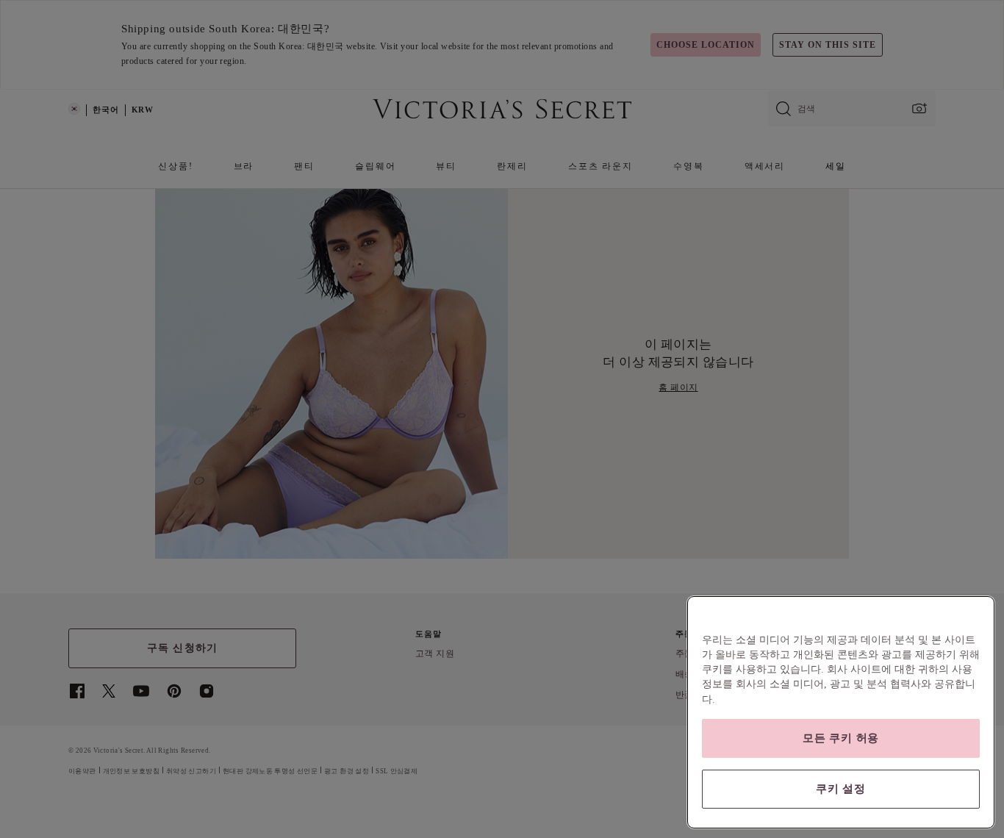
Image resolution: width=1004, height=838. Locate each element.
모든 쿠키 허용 (841, 738)
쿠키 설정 (841, 789)
